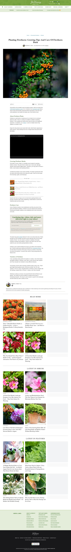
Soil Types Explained (55, 522)
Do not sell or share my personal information (35, 539)
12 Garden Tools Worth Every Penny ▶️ (53, 10)
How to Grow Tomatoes (43, 516)
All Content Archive (30, 526)
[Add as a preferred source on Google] (35, 544)
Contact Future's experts (25, 537)
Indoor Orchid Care (42, 518)
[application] (26, 146)
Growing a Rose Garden (43, 520)
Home (28, 35)
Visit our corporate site (51, 548)
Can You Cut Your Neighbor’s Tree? (22, 10)
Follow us (35, 104)
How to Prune (53, 518)
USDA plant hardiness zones (16, 109)
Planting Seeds (54, 516)
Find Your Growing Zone (55, 514)
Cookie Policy (53, 537)
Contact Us (29, 516)
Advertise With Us (30, 520)
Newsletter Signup (30, 518)
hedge (24, 122)
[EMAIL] (13, 285)
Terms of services (23, 228)
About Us (28, 514)
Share (13, 104)
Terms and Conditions (37, 537)
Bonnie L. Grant (30, 45)
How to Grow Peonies (43, 524)
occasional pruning (37, 248)
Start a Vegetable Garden (56, 526)
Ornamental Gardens (35, 35)
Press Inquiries (29, 522)
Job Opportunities (30, 524)
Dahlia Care (41, 526)
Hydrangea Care (42, 514)
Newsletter (41, 104)
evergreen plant (36, 109)
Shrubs (42, 35)
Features (46, 45)
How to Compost (54, 524)
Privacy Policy (46, 537)
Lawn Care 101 (54, 520)
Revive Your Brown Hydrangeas (37, 10)
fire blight (20, 236)
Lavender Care (41, 522)
